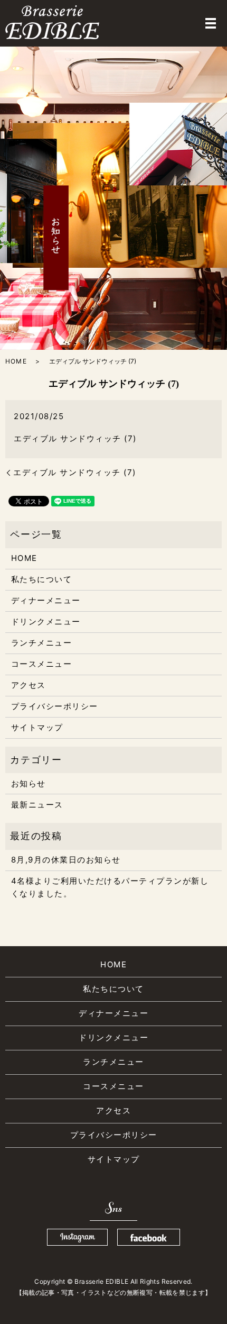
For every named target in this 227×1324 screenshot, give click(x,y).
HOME (16, 361)
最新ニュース (37, 805)
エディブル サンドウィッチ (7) (75, 438)
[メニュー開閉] (210, 23)
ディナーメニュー (46, 600)
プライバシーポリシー (54, 706)
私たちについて (41, 579)
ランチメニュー (41, 643)
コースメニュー (41, 664)
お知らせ (28, 783)
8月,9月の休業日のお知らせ (66, 860)
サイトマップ (37, 727)
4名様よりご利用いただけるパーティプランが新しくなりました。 (110, 887)
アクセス (28, 685)
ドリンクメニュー (46, 621)
